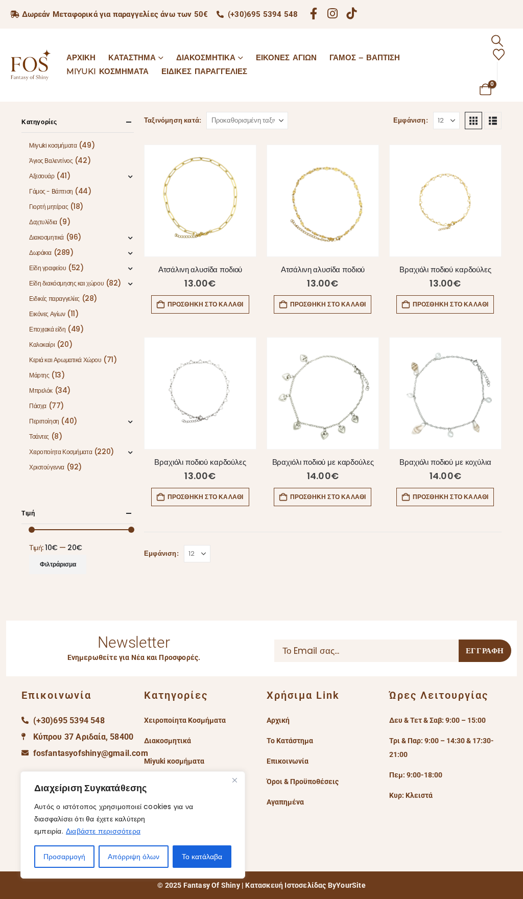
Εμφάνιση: (410, 120)
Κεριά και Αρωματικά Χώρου (65, 360)
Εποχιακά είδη (47, 329)
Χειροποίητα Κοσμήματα (60, 451)
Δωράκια (40, 252)
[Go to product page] (200, 200)
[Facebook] (313, 13)
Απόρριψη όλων (133, 856)
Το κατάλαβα (202, 856)
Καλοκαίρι (42, 344)
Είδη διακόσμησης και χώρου (66, 283)
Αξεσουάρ (42, 176)
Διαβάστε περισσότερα (103, 831)
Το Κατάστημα (290, 741)
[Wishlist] (498, 55)
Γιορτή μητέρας (48, 206)
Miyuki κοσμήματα (53, 145)
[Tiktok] (352, 13)
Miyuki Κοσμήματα (107, 71)
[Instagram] (333, 13)
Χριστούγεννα (46, 467)
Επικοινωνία (287, 761)
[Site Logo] (30, 65)
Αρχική (81, 57)
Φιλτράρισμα (58, 564)
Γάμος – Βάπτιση (364, 57)
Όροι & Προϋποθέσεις (303, 781)
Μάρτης (39, 375)
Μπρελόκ (41, 390)
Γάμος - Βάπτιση (51, 191)
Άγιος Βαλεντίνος (51, 160)
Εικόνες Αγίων (286, 57)
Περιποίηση (44, 421)
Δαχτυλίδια (43, 222)
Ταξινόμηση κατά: (172, 120)
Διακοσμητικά (205, 57)
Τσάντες (39, 436)
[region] (132, 825)
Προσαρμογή (64, 856)
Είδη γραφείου (47, 268)
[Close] (234, 780)
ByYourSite (347, 885)
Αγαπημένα (285, 802)
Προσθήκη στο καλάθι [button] (206, 304)
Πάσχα (37, 405)
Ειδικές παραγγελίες (54, 298)
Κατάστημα (132, 57)
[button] (497, 41)
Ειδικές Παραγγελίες (204, 71)
